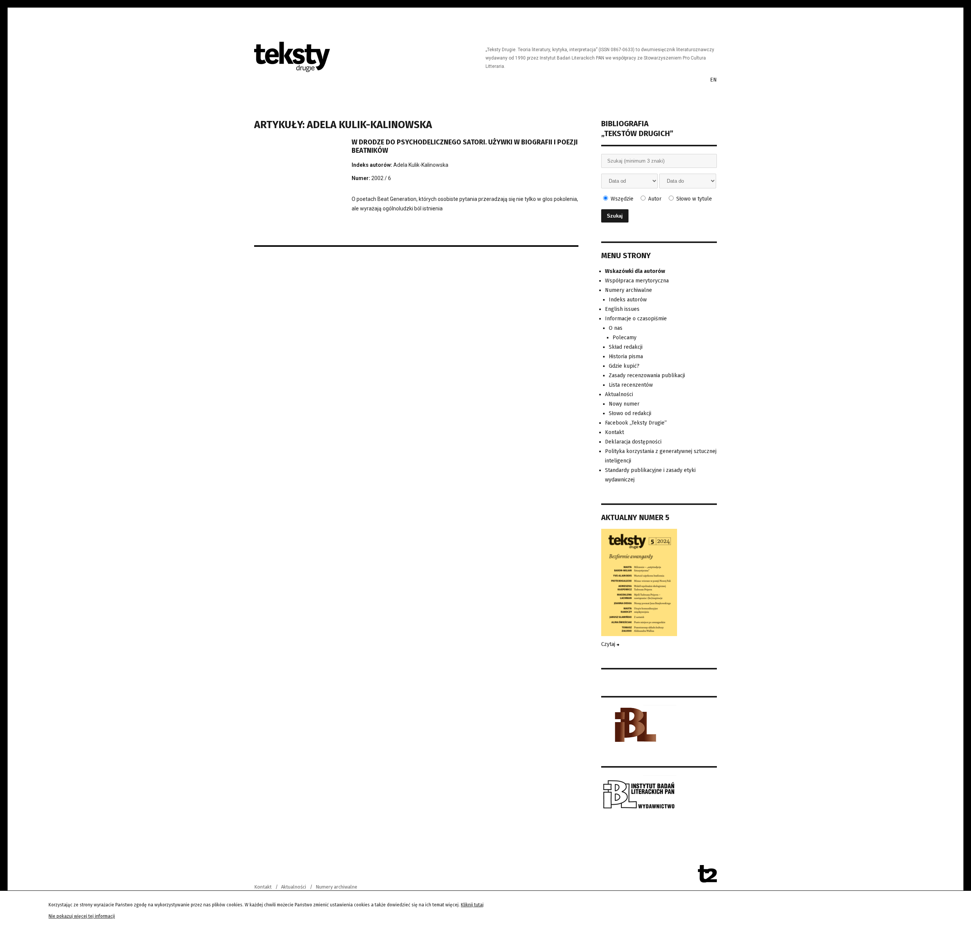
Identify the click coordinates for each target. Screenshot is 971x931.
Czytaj (609, 644)
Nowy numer (624, 404)
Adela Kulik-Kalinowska (420, 165)
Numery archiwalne (628, 290)
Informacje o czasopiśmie (636, 318)
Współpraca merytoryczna (637, 280)
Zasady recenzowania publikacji (647, 375)
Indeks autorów (628, 299)
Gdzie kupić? (624, 366)
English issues (622, 309)
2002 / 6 (381, 178)
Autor (654, 199)
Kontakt (614, 432)
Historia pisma (626, 356)
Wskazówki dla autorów (635, 271)
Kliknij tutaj (472, 904)
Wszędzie (621, 199)
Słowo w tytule (693, 199)
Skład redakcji (626, 347)
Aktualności (619, 394)
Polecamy (624, 337)
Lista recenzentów (631, 385)
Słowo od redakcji (630, 413)
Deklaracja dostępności (633, 442)
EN (713, 80)
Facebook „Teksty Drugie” (636, 423)
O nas (615, 328)
